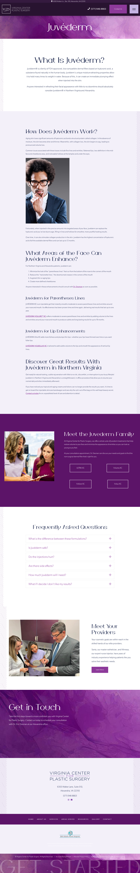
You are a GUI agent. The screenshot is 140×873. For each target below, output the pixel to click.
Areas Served (68, 819)
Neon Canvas (120, 857)
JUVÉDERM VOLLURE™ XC (36, 316)
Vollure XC (80, 484)
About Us (41, 819)
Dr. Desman (77, 287)
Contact (107, 819)
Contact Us (118, 9)
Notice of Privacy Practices (100, 857)
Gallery (96, 819)
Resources (83, 819)
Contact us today (32, 393)
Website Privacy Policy (81, 857)
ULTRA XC (80, 468)
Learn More (100, 670)
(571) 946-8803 (98, 9)
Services (54, 819)
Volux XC (117, 484)
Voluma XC (117, 468)
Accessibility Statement (63, 857)
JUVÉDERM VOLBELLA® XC (36, 346)
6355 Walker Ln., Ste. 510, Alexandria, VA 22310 (69, 1)
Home (31, 819)
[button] (110, 538)
